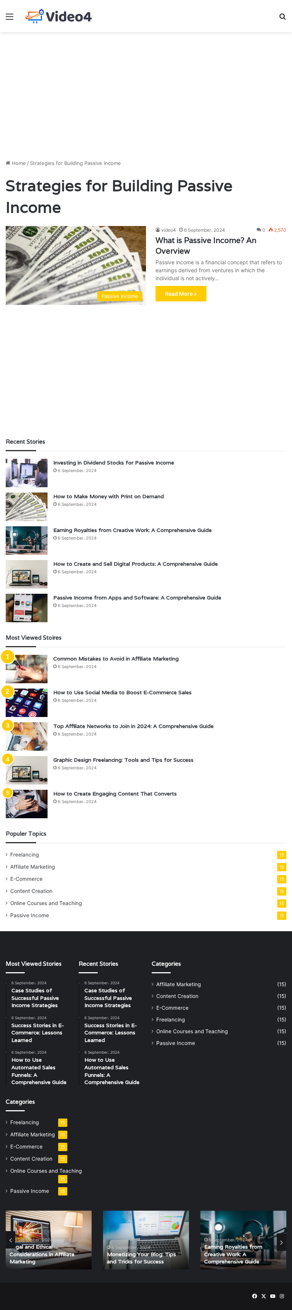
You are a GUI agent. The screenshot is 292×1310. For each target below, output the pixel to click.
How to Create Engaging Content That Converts (115, 793)
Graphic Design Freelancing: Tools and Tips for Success (123, 759)
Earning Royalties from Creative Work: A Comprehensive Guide (132, 530)
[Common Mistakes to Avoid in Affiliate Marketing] (27, 669)
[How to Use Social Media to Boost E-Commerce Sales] (27, 703)
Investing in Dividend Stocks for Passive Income (113, 462)
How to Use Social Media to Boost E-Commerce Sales (122, 692)
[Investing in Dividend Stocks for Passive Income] (27, 473)
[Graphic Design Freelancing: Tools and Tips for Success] (27, 770)
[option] (49, 1240)
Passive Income (29, 915)
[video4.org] (59, 16)
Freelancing (24, 855)
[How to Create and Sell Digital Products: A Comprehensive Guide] (27, 574)
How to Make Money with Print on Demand (108, 496)
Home (18, 163)
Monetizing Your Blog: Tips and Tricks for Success (141, 1258)
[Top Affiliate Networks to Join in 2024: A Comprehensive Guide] (27, 736)
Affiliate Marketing (32, 867)
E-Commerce (26, 879)
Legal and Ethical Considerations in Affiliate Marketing (42, 1254)
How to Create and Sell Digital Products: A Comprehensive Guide (135, 563)
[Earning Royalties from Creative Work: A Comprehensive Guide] (27, 540)
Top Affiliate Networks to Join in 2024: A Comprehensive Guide (133, 726)
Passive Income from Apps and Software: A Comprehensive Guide (137, 597)
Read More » (181, 293)
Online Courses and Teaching (46, 903)
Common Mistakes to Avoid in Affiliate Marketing (116, 658)
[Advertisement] (146, 93)
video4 (168, 230)
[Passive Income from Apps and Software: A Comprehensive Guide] (27, 608)
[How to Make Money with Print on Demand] (27, 507)
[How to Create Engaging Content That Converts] (27, 804)
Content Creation (31, 891)
